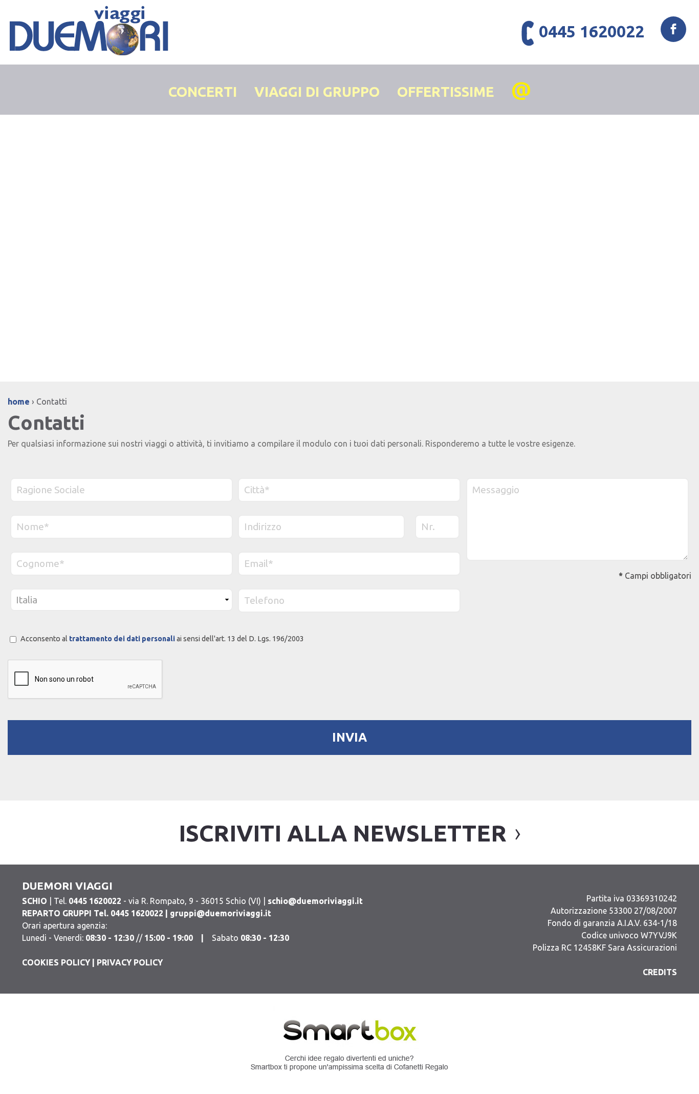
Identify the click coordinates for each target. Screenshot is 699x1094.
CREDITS (660, 972)
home (19, 401)
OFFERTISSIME (445, 91)
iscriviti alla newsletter (343, 833)
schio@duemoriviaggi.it (315, 901)
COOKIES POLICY (56, 962)
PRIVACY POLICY (130, 962)
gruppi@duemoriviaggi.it (220, 913)
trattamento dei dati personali (122, 639)
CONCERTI (202, 91)
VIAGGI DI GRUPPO (317, 91)
